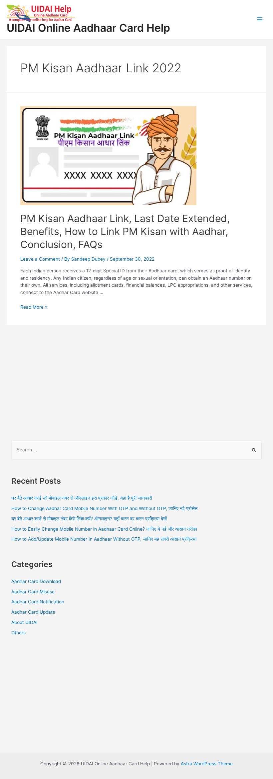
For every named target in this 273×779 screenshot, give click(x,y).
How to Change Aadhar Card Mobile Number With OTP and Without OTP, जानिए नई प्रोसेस (104, 508)
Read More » (33, 307)
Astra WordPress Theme (207, 763)
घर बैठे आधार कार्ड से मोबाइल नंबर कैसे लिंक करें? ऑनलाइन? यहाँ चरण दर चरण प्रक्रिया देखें (89, 518)
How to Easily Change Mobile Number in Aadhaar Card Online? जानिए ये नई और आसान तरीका (104, 529)
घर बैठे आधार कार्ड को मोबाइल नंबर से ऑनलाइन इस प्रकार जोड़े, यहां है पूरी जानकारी (81, 498)
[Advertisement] (136, 378)
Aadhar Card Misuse (33, 591)
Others (18, 632)
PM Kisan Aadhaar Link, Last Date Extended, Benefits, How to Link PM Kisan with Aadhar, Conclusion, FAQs (125, 231)
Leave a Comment (40, 259)
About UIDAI (24, 622)
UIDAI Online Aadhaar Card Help (88, 27)
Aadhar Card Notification (37, 601)
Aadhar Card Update (33, 612)
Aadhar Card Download (36, 581)
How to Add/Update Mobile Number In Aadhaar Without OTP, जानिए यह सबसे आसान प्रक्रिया (103, 539)
